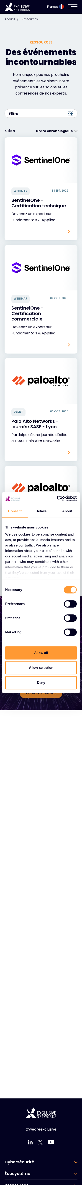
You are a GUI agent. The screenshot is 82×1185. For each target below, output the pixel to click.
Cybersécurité (19, 1162)
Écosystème (17, 1174)
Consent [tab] (15, 511)
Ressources (30, 19)
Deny (41, 683)
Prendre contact (41, 693)
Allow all (41, 653)
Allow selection (41, 667)
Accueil (11, 19)
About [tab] (67, 511)
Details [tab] (41, 511)
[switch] (70, 604)
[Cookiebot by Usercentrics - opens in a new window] (58, 498)
